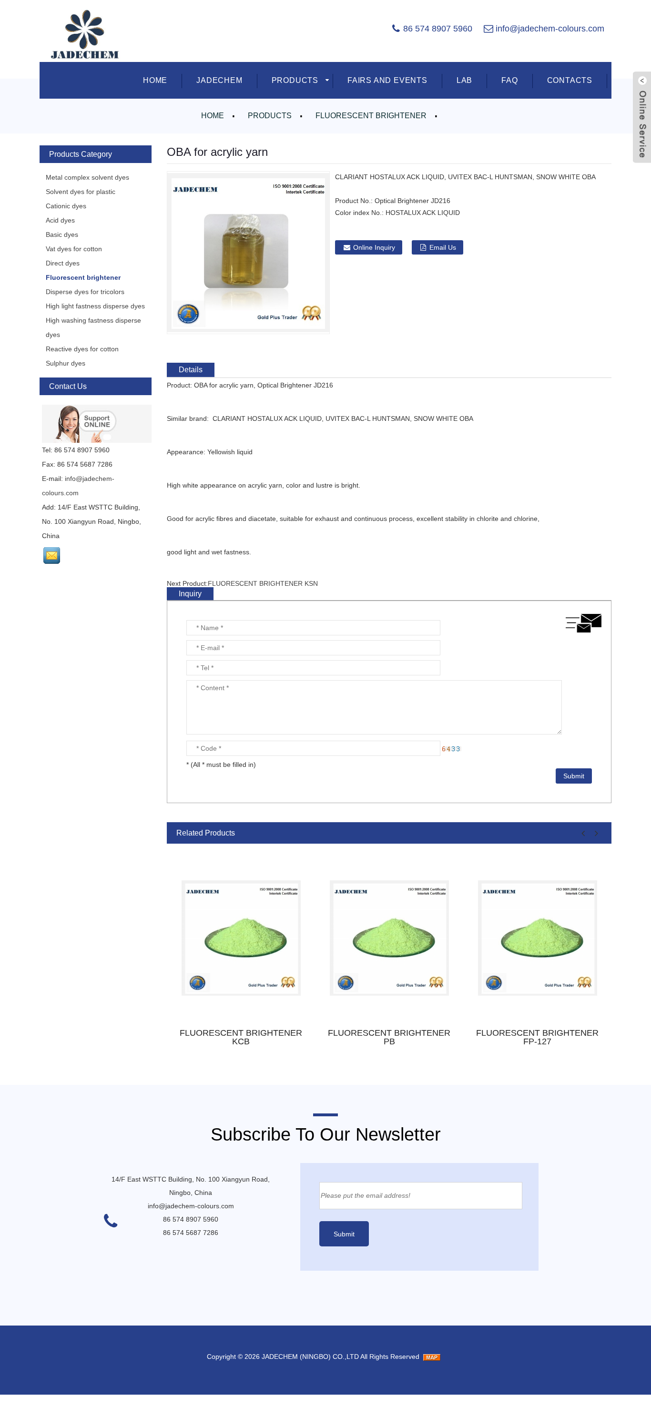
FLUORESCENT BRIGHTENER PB (389, 1037)
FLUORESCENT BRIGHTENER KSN (263, 583)
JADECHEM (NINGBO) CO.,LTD (310, 1356)
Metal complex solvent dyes (87, 177)
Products (270, 116)
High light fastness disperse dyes (95, 306)
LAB (464, 80)
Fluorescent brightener (371, 116)
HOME (155, 80)
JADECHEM (219, 80)
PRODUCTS (295, 80)
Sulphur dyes (65, 363)
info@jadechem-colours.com (550, 28)
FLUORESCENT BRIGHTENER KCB (241, 1037)
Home (212, 116)
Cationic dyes (66, 206)
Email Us (442, 247)
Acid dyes (60, 220)
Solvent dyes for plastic (80, 191)
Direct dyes (63, 263)
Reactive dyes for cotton (82, 349)
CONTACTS (569, 80)
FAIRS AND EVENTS (387, 80)
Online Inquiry (374, 247)
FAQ (509, 80)
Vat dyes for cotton (74, 249)
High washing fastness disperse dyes (93, 327)
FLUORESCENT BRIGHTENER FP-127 (537, 1037)
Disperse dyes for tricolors (85, 292)
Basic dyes (62, 234)
